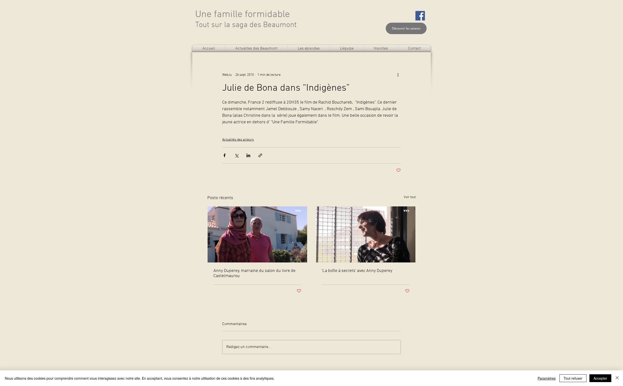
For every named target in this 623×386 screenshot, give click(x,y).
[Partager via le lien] (260, 155)
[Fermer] (617, 378)
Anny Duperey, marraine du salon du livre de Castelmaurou (254, 273)
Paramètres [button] (547, 378)
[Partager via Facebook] (224, 155)
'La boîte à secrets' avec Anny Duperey (357, 270)
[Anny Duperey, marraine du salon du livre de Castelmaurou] (257, 234)
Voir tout (410, 197)
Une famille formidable (242, 14)
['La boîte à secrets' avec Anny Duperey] (365, 234)
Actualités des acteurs (238, 140)
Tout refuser (573, 378)
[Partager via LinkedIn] (248, 155)
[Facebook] (420, 15)
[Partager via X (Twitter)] (236, 155)
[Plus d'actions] (398, 75)
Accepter (600, 378)
